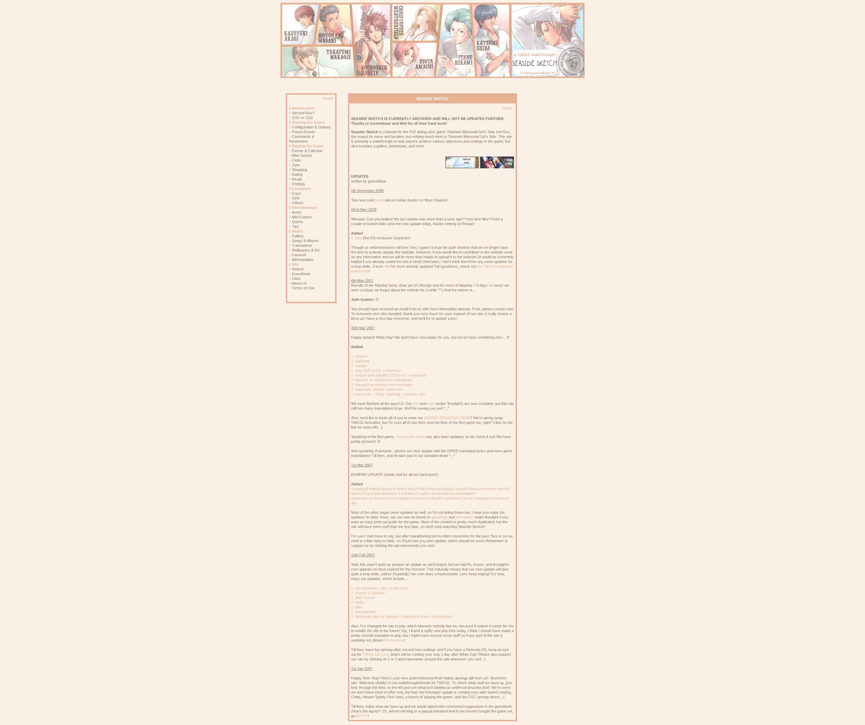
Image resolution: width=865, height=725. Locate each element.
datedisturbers (386, 493)
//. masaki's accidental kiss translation (382, 385)
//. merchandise (363, 612)
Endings (298, 184)
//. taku (356, 238)
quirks (501, 498)
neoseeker (464, 517)
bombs (387, 489)
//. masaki (359, 366)
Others (297, 203)
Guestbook (301, 274)
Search (298, 269)
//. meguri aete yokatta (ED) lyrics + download (388, 375)
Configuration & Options (311, 127)
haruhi (502, 489)
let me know (394, 640)
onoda (489, 489)
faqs (430, 404)
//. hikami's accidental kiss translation (381, 380)
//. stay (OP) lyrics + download (376, 370)
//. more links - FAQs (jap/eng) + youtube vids (388, 394)
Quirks (297, 222)
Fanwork (299, 255)
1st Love (381, 654)
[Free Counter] (321, 299)
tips (354, 503)
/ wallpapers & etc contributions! (426, 616)
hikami (434, 489)
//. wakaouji (360, 361)
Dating (297, 174)
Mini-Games (302, 217)
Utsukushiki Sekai (410, 437)
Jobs (296, 165)
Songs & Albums (305, 241)
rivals (400, 489)
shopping (358, 489)
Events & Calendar (307, 151)
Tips (295, 226)
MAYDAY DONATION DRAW (447, 418)
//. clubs (357, 602)
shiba (422, 489)
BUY (360, 716)
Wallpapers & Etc (306, 250)
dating (374, 489)
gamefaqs (439, 517)
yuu (368, 493)
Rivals (297, 179)
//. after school (362, 598)
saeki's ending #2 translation (437, 498)
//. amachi (359, 356)
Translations (302, 245)
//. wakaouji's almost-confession (377, 389)
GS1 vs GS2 (302, 118)
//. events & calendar (368, 593)
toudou (475, 489)
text (416, 404)
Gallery (298, 236)
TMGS (368, 654)
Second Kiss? (303, 113)
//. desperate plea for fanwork (375, 616)
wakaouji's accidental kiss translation (381, 498)
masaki (461, 489)
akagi (447, 489)
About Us (299, 283)
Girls (296, 198)
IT (366, 716)
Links (296, 278)
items (468, 498)
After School (302, 155)
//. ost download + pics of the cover (379, 588)
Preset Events (303, 132)
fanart (379, 200)
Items (296, 212)
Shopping (299, 170)
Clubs (296, 160)
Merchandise (302, 260)
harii (411, 489)
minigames (484, 498)
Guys (296, 193)
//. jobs (356, 607)
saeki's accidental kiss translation (446, 493)
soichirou (408, 493)
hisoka (356, 493)
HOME (327, 99)
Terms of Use (303, 288)
